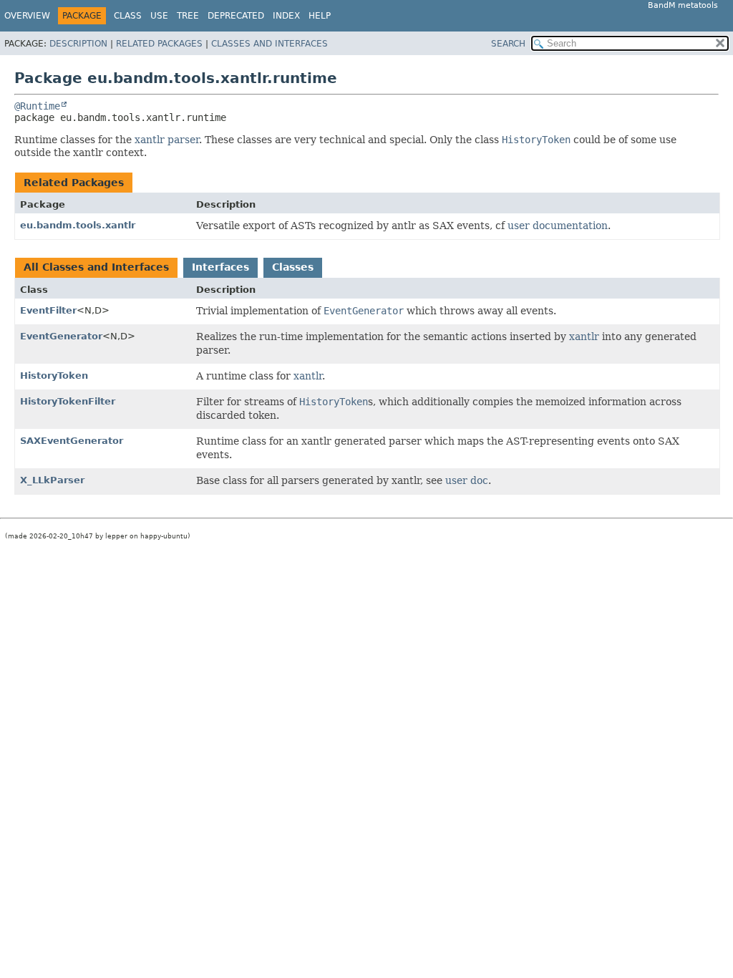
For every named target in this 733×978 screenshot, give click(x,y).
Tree (188, 16)
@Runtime (37, 106)
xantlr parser (167, 139)
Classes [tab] (293, 267)
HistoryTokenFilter (67, 401)
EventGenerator (61, 336)
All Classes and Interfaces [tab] (96, 267)
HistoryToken (54, 375)
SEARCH (508, 44)
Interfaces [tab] (220, 267)
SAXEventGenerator (71, 440)
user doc (466, 480)
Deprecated (236, 16)
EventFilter (48, 310)
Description (78, 44)
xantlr (584, 336)
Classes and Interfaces (269, 44)
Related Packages (159, 44)
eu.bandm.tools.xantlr (77, 225)
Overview (27, 16)
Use (159, 16)
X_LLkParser (52, 480)
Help (320, 16)
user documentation (558, 225)
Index (286, 16)
